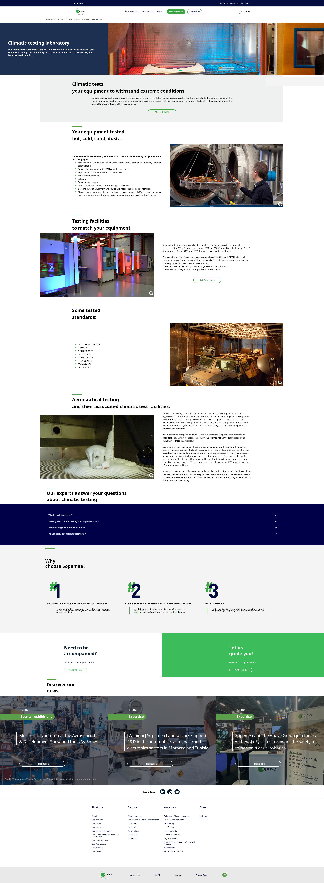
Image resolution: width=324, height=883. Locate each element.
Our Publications (99, 844)
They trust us (97, 847)
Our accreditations (100, 840)
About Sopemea (134, 816)
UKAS (176, 612)
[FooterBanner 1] (106, 878)
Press (232, 3)
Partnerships (133, 831)
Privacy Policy (202, 874)
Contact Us (135, 874)
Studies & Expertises (172, 834)
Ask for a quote (162, 111)
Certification (169, 827)
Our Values (96, 851)
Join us (203, 816)
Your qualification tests (79, 20)
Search (178, 874)
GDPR (157, 874)
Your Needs (62, 20)
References (132, 834)
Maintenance (169, 847)
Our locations (97, 827)
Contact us (195, 11)
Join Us (240, 3)
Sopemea (78, 3)
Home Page (50, 20)
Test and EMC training (173, 851)
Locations (132, 823)
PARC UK (131, 827)
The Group (223, 3)
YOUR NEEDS (241, 670)
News (159, 11)
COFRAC (137, 612)
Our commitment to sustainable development (105, 835)
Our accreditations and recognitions (143, 820)
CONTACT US (75, 670)
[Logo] (80, 14)
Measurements (170, 831)
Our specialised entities (102, 831)
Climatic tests (98, 20)
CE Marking (169, 823)
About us (146, 11)
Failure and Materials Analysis (176, 816)
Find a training (176, 11)
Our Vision (96, 823)
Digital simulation (171, 838)
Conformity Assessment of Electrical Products (179, 843)
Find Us (248, 3)
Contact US (132, 838)
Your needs (130, 11)
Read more (42, 763)
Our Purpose (97, 820)
